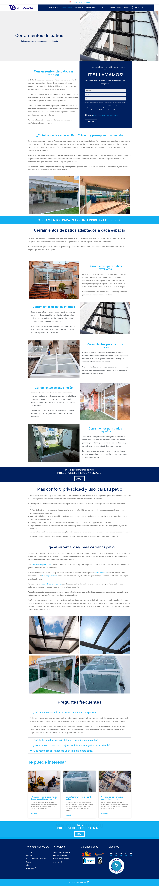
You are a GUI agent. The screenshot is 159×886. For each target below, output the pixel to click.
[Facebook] (111, 853)
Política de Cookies (60, 856)
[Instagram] (116, 853)
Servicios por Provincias (62, 853)
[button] (79, 712)
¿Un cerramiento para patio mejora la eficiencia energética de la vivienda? (71, 745)
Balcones (29, 862)
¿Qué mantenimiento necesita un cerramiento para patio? (63, 750)
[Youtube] (131, 853)
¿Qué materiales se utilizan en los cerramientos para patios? (64, 712)
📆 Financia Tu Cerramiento (79, 2)
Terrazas (29, 853)
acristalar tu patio (100, 573)
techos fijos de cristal (50, 576)
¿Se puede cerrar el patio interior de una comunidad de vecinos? (44, 798)
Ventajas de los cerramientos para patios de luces (113, 798)
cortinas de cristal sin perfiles (51, 584)
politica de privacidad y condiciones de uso (105, 115)
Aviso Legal (57, 862)
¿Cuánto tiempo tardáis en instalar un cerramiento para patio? (65, 740)
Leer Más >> (34, 813)
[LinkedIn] (121, 853)
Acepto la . (103, 115)
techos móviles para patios (41, 564)
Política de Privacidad (61, 859)
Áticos (28, 865)
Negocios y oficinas (33, 868)
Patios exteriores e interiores (36, 859)
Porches (29, 856)
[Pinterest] (126, 853)
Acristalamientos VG (37, 846)
